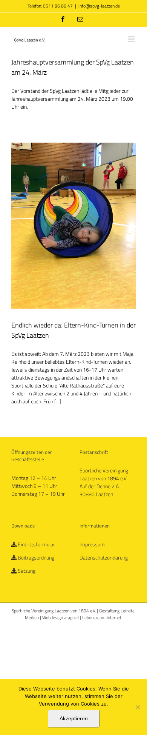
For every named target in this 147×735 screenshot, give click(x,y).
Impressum (92, 544)
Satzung (26, 571)
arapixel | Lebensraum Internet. (93, 617)
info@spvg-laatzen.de (99, 5)
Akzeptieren (74, 718)
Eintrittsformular (36, 544)
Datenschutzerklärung (104, 557)
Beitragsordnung (36, 557)
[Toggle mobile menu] (132, 39)
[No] (137, 707)
